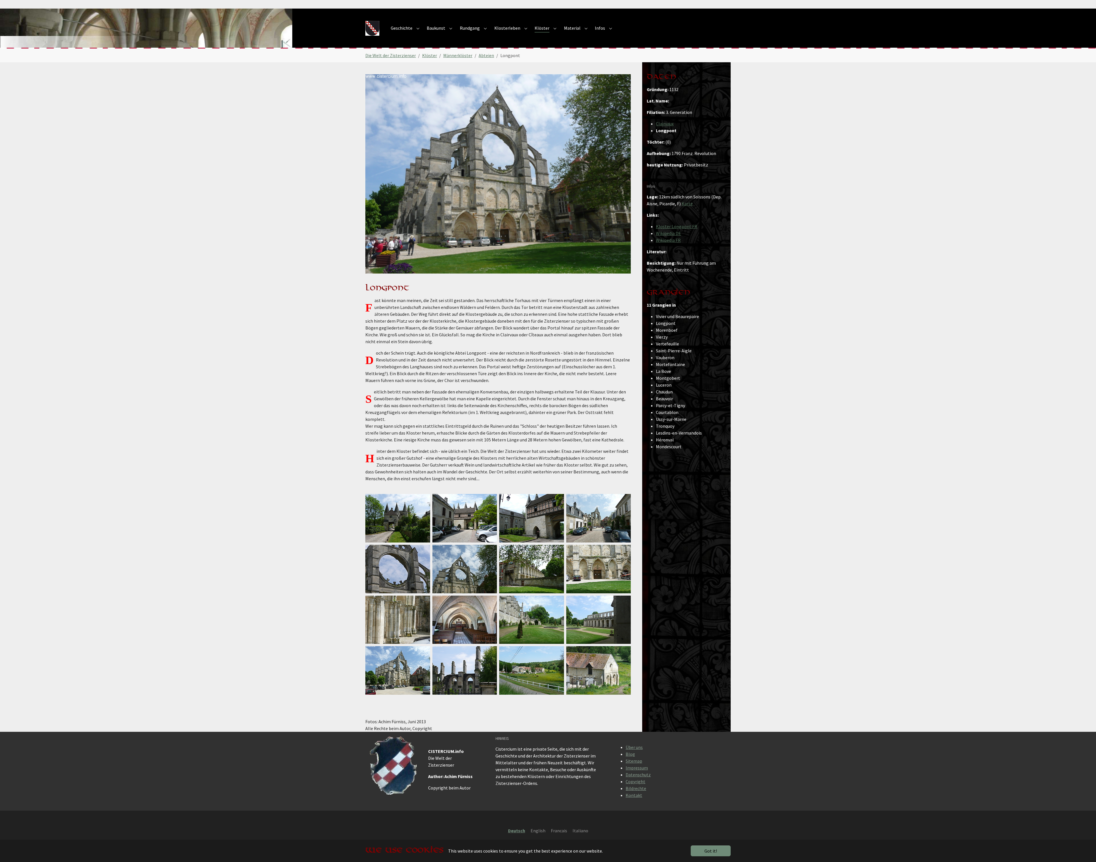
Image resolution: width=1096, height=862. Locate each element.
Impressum (637, 768)
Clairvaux (665, 123)
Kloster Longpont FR (676, 226)
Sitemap (634, 761)
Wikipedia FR (668, 240)
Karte (687, 203)
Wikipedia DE (668, 233)
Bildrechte (636, 788)
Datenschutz (638, 774)
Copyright (635, 781)
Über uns (634, 747)
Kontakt (634, 795)
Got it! (710, 851)
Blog (630, 754)
